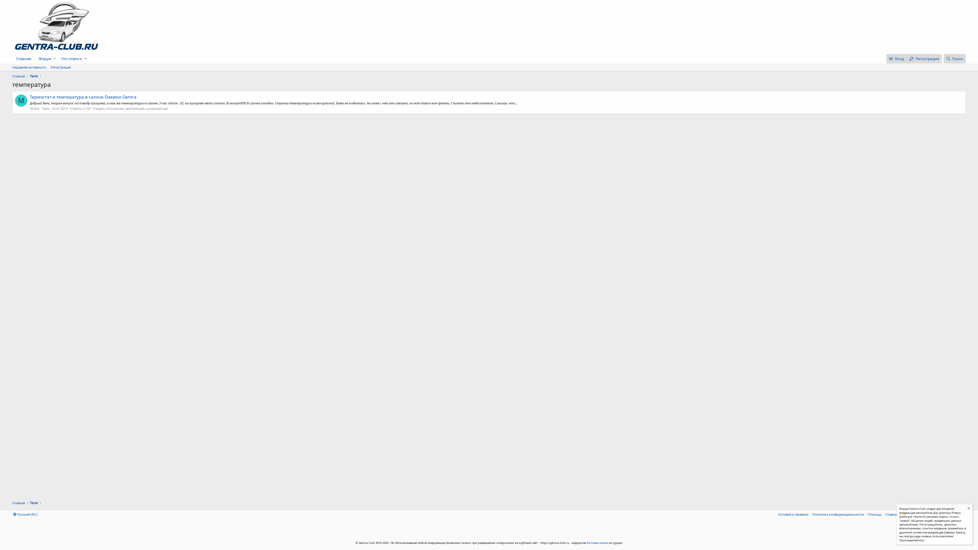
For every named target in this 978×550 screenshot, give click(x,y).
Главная (23, 58)
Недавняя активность (29, 67)
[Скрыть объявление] (968, 509)
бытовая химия (597, 543)
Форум (45, 58)
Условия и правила (793, 514)
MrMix (35, 108)
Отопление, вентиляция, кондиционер (137, 108)
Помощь (874, 514)
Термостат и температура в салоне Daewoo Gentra (83, 97)
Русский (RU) (27, 514)
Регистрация (61, 67)
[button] (54, 58)
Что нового (71, 58)
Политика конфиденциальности (838, 514)
